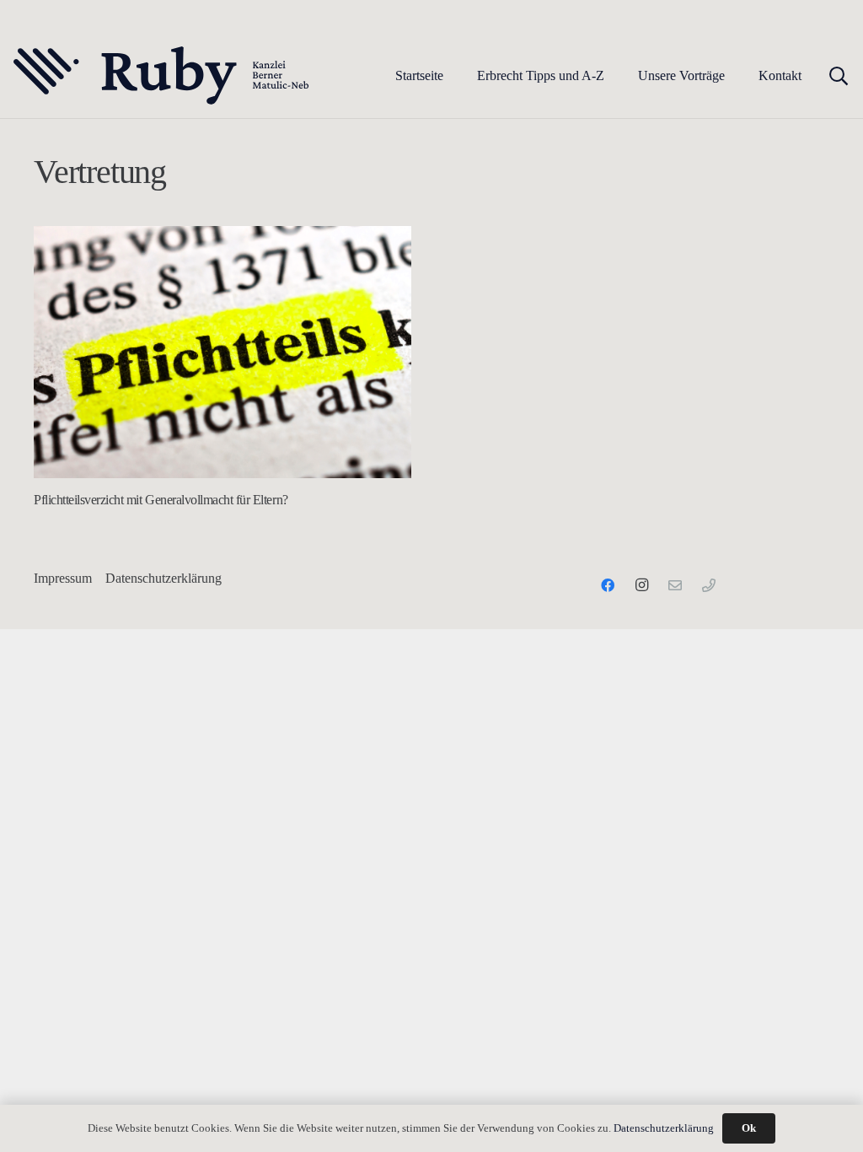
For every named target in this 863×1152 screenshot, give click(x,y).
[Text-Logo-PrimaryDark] (161, 75)
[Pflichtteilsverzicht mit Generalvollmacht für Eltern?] (222, 352)
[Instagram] (641, 585)
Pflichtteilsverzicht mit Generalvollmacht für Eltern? (161, 500)
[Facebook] (607, 585)
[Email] (675, 585)
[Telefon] (709, 585)
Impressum (63, 578)
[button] (616, 75)
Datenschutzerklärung (163, 578)
